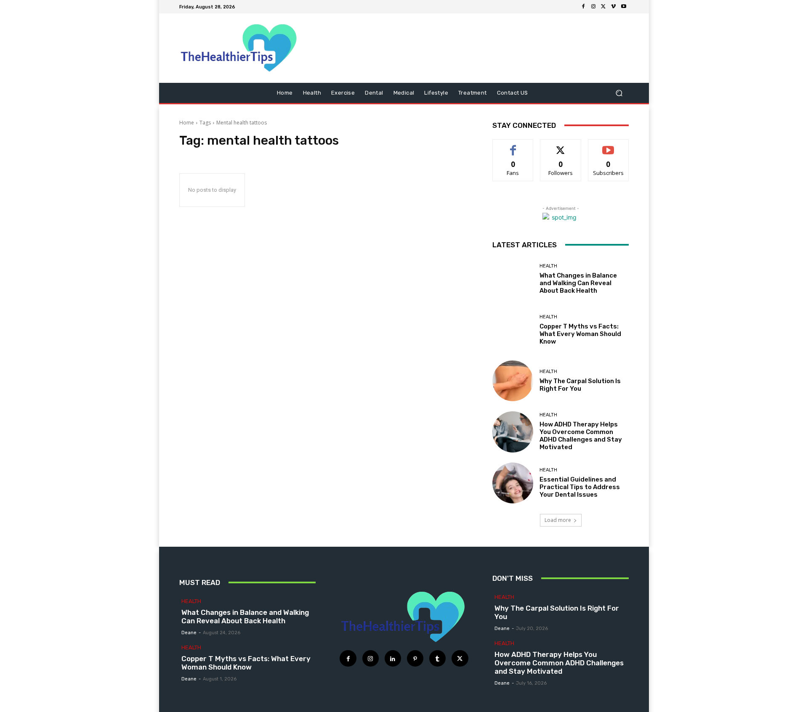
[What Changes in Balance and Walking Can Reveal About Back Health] (512, 279)
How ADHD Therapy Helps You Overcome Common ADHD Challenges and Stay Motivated (581, 436)
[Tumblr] (437, 658)
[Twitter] (603, 7)
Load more (558, 520)
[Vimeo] (614, 7)
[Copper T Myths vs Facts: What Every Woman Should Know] (512, 330)
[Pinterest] (415, 658)
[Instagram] (593, 7)
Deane (189, 632)
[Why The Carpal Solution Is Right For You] (512, 380)
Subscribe (608, 146)
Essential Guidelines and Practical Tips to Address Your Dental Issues (580, 487)
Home (186, 122)
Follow (561, 146)
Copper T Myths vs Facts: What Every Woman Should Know (580, 334)
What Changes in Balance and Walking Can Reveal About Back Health (578, 283)
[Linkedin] (393, 658)
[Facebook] (583, 7)
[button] (619, 93)
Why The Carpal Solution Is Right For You (580, 384)
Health (548, 266)
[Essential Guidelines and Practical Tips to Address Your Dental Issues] (512, 483)
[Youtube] (624, 7)
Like (513, 146)
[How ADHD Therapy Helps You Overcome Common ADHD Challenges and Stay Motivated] (512, 431)
